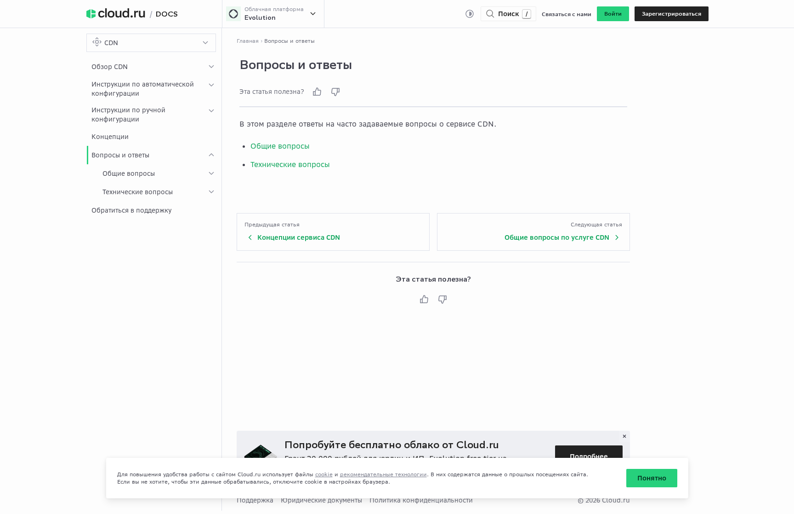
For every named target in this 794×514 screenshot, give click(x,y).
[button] (613, 13)
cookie (324, 474)
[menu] (154, 138)
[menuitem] (154, 67)
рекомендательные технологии (383, 474)
